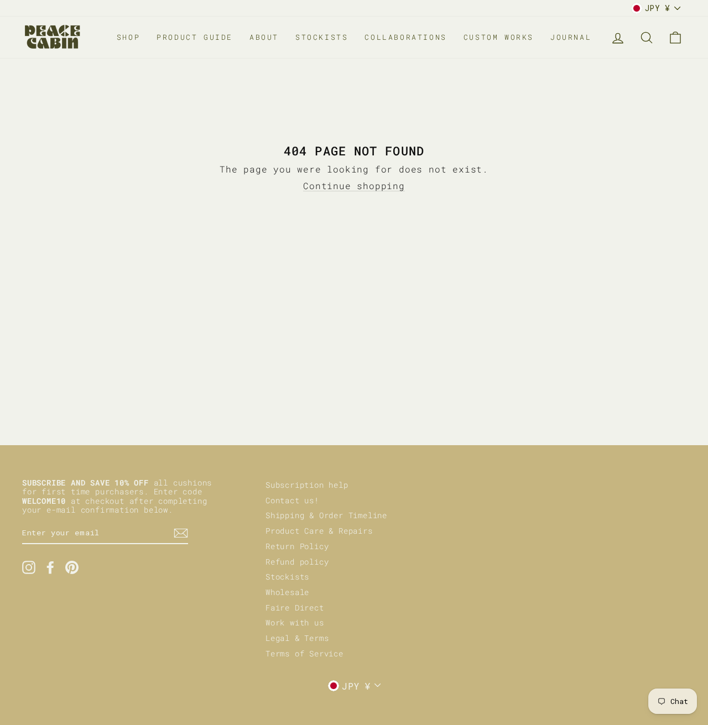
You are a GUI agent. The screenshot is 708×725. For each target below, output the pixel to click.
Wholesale (287, 592)
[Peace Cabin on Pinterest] (72, 567)
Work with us (295, 623)
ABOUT (264, 37)
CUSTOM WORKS (499, 37)
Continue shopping (354, 185)
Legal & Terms (297, 638)
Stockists (287, 577)
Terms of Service (304, 654)
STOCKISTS (321, 37)
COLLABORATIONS (405, 37)
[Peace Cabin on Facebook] (50, 567)
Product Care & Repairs (319, 531)
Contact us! (292, 500)
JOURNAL (570, 37)
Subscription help (307, 485)
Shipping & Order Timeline (326, 515)
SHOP (128, 37)
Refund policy (297, 562)
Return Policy (297, 546)
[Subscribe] (181, 533)
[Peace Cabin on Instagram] (28, 567)
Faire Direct (295, 608)
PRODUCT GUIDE (195, 37)
